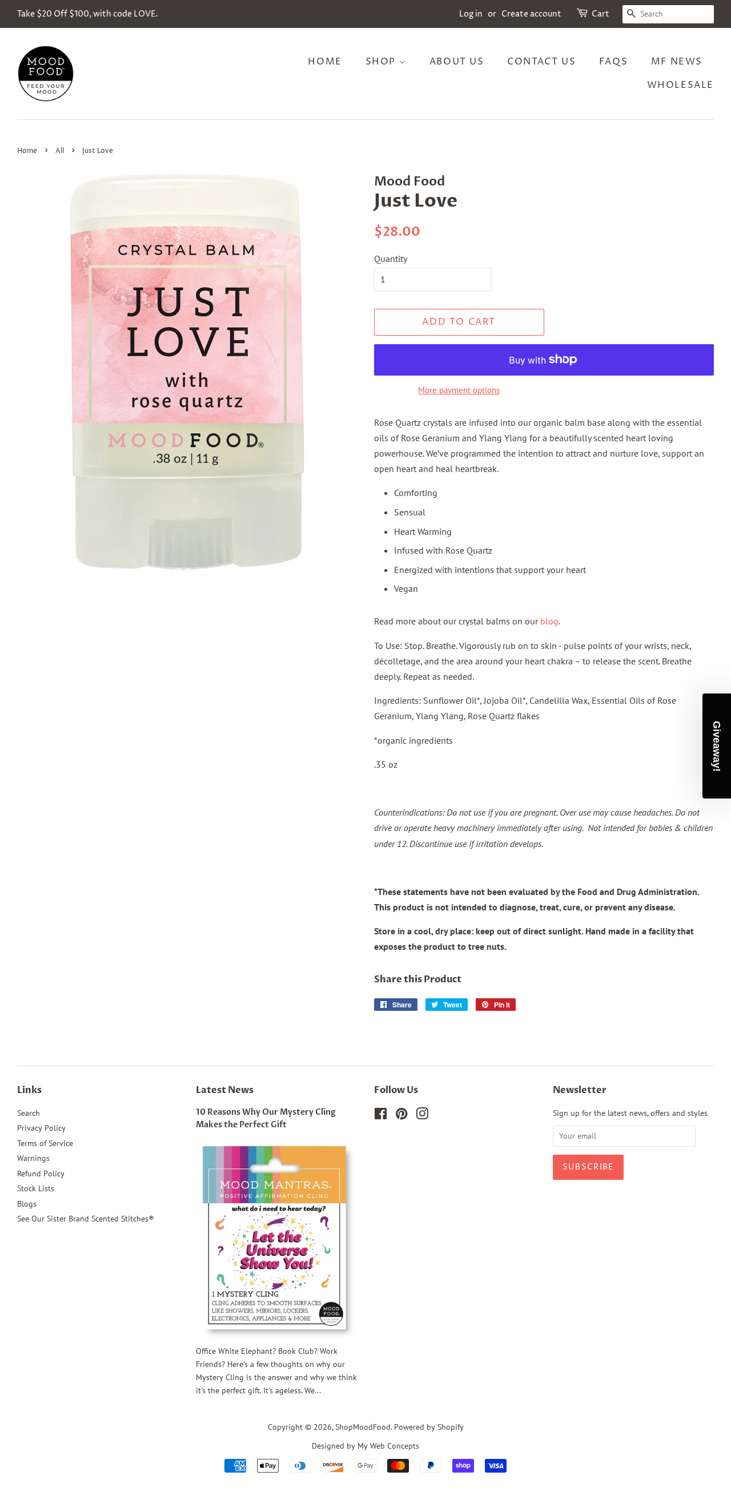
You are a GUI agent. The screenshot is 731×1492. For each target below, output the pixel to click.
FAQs (613, 61)
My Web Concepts (388, 1446)
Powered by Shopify (429, 1427)
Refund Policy (41, 1173)
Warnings (33, 1158)
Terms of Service (45, 1143)
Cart (600, 14)
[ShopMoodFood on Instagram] (422, 1116)
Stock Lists (35, 1188)
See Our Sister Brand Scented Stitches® (85, 1218)
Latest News (225, 1090)
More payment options (459, 390)
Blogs (27, 1204)
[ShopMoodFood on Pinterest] (401, 1116)
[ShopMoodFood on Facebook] (380, 1116)
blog (549, 621)
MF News (676, 61)
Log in (471, 14)
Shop (382, 61)
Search (28, 1113)
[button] (716, 746)
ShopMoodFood (363, 1427)
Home (325, 61)
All (59, 151)
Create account (531, 14)
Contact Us (541, 61)
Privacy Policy (41, 1128)
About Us (456, 61)
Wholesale (680, 85)
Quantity (390, 258)
